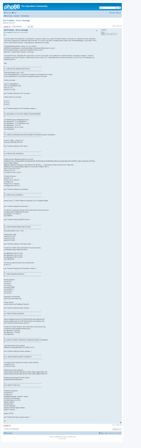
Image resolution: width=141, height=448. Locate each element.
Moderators (12, 22)
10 (104, 32)
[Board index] (12, 6)
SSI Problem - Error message (16, 20)
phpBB (57, 436)
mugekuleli (104, 29)
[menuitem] (14, 13)
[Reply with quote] (96, 30)
